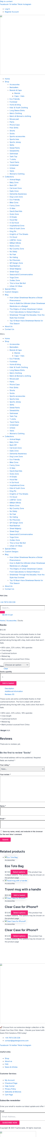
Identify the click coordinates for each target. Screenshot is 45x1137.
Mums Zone (14, 246)
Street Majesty (15, 269)
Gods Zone (14, 214)
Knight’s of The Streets (19, 234)
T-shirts (13, 159)
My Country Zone (17, 249)
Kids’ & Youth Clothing (19, 108)
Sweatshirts (14, 151)
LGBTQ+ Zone (15, 240)
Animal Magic (15, 180)
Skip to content (6, 1)
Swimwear (14, 154)
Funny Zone (14, 205)
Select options (19, 872)
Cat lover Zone (16, 188)
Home (7, 79)
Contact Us (9, 329)
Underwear (14, 165)
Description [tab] (9, 688)
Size (1, 666)
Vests (12, 171)
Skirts (12, 145)
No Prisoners (15, 260)
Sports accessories (17, 136)
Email (2, 819)
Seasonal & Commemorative (21, 274)
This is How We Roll (18, 283)
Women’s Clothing (17, 174)
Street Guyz (14, 272)
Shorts (12, 131)
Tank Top (13, 156)
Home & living (15, 105)
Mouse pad (14, 119)
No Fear (13, 254)
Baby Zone (14, 182)
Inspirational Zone (17, 226)
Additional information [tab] (14, 691)
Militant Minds (15, 243)
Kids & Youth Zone (17, 228)
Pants (12, 122)
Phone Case (15, 125)
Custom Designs (11, 292)
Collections (9, 177)
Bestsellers (14, 87)
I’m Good (13, 237)
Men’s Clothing (16, 113)
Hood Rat (13, 220)
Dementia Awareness (18, 194)
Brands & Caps (16, 90)
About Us (8, 326)
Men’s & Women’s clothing (20, 116)
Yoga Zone (14, 277)
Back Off (13, 185)
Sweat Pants (15, 148)
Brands (17, 93)
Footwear (13, 102)
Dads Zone (14, 191)
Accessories (15, 84)
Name (3, 806)
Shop (7, 82)
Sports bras (14, 139)
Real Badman (15, 266)
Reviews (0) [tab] (9, 694)
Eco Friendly (15, 99)
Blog (6, 295)
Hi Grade (13, 217)
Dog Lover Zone (16, 197)
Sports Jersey (15, 142)
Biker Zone (14, 202)
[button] (22, 334)
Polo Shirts (14, 128)
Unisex (12, 168)
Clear (6, 669)
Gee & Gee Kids (16, 211)
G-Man (12, 208)
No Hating (14, 257)
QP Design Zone (16, 263)
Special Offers (10, 289)
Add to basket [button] (19, 895)
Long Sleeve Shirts (17, 110)
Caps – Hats (19, 96)
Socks (12, 133)
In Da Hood (14, 223)
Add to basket (8, 683)
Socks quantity (6, 672)
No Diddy (13, 252)
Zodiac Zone (15, 280)
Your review (5, 774)
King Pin (13, 231)
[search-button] (2, 612)
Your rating (5, 765)
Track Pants (14, 162)
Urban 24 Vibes (16, 286)
